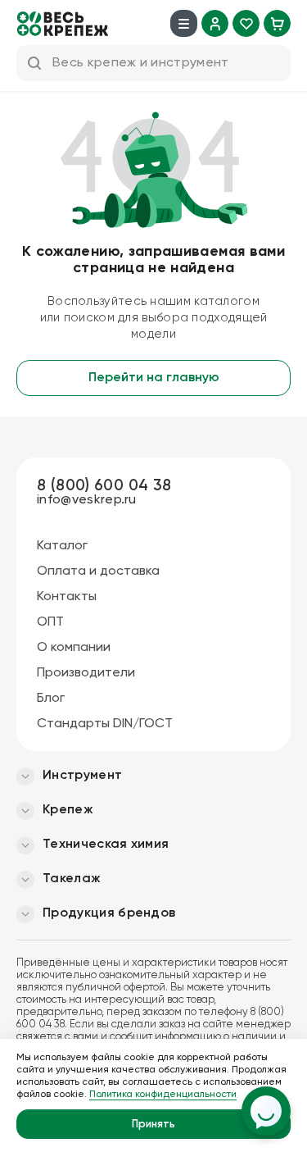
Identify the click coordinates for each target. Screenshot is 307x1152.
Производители (86, 673)
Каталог (62, 546)
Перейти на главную (153, 378)
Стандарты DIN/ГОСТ (105, 724)
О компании (74, 647)
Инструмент (82, 775)
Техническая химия (106, 844)
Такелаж (72, 879)
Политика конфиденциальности (163, 1095)
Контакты (67, 596)
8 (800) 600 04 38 (104, 486)
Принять (153, 1124)
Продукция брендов (109, 913)
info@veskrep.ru (87, 500)
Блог (51, 698)
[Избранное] (246, 23)
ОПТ (50, 622)
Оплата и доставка (98, 571)
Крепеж (68, 810)
